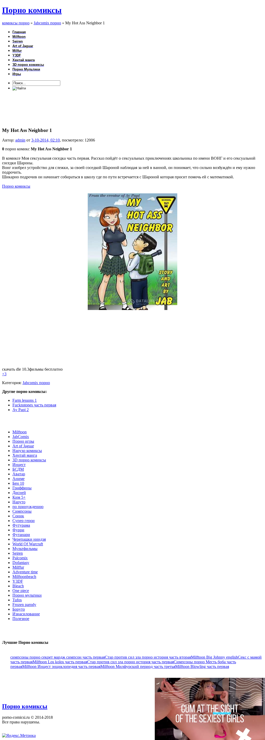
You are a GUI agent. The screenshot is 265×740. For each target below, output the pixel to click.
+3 (4, 374)
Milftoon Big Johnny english (214, 657)
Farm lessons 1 (24, 400)
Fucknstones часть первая (34, 405)
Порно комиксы (32, 10)
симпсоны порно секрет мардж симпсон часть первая (57, 657)
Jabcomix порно (36, 382)
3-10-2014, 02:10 (45, 140)
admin (20, 140)
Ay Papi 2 (20, 409)
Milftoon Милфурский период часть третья (137, 666)
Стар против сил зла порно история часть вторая (148, 657)
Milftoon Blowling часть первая (202, 666)
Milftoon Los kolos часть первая (60, 662)
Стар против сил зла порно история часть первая (130, 662)
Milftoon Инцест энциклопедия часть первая (61, 666)
